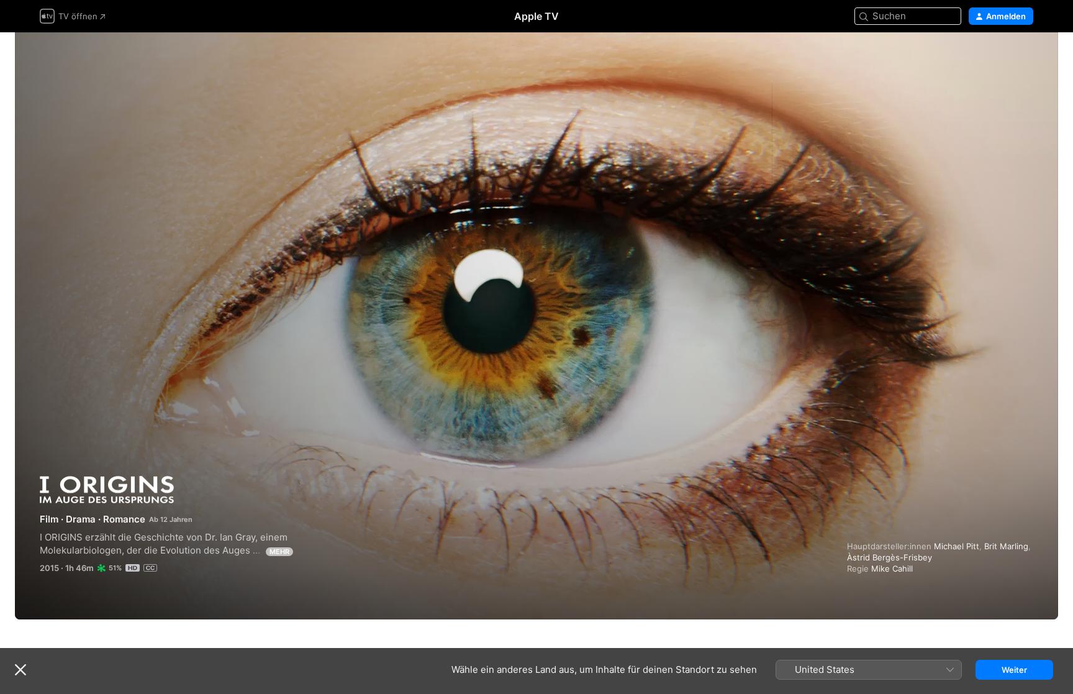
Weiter (1014, 670)
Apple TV (536, 16)
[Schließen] (20, 669)
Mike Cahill (892, 568)
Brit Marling (1006, 546)
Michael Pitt (956, 546)
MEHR (279, 551)
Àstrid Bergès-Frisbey (889, 557)
